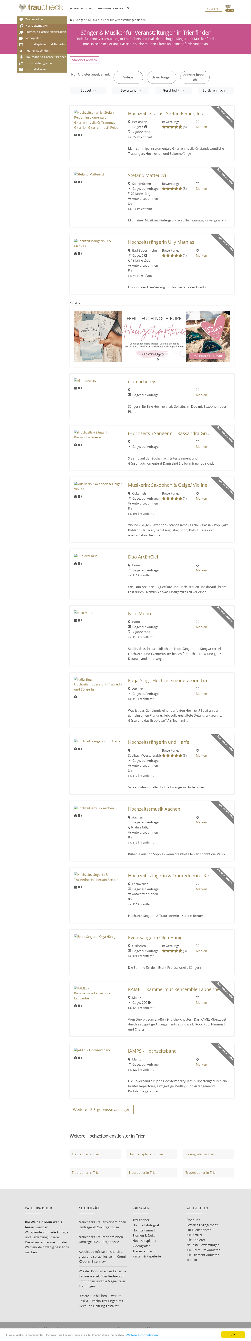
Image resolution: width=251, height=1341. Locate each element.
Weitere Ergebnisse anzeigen (101, 1109)
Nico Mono (139, 614)
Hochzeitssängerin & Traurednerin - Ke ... (171, 876)
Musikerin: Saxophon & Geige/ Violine (167, 485)
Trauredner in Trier (86, 1154)
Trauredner (141, 1220)
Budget (86, 90)
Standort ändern (84, 60)
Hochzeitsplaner (145, 1240)
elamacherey (141, 382)
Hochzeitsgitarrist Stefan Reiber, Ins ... (167, 114)
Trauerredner (143, 1251)
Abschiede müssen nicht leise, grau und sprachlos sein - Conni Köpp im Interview (102, 1256)
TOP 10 (191, 1260)
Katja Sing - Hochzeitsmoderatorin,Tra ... (170, 680)
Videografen (142, 1246)
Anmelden (214, 9)
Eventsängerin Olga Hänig (155, 937)
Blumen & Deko (144, 1235)
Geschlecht (171, 90)
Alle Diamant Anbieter (202, 1255)
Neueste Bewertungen (202, 1245)
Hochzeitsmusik (144, 1230)
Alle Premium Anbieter (203, 1250)
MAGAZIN (76, 8)
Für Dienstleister (198, 1230)
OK (233, 1334)
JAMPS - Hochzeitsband (152, 1051)
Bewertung (128, 90)
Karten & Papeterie (147, 1256)
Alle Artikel (194, 1235)
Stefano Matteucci (147, 175)
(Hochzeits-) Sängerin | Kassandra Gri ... (170, 433)
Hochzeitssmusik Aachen (154, 809)
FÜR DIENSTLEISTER (110, 8)
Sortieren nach (214, 90)
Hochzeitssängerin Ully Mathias (161, 242)
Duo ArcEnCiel (143, 557)
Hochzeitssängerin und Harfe (158, 742)
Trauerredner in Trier (201, 1172)
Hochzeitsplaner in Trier (146, 1154)
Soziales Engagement (202, 1225)
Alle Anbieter (195, 1240)
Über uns (193, 1220)
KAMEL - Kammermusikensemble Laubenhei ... (177, 989)
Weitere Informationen (142, 1334)
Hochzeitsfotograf (146, 1225)
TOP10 (90, 8)
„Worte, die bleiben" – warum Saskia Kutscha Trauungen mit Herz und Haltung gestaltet (101, 1301)
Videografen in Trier (200, 1154)
